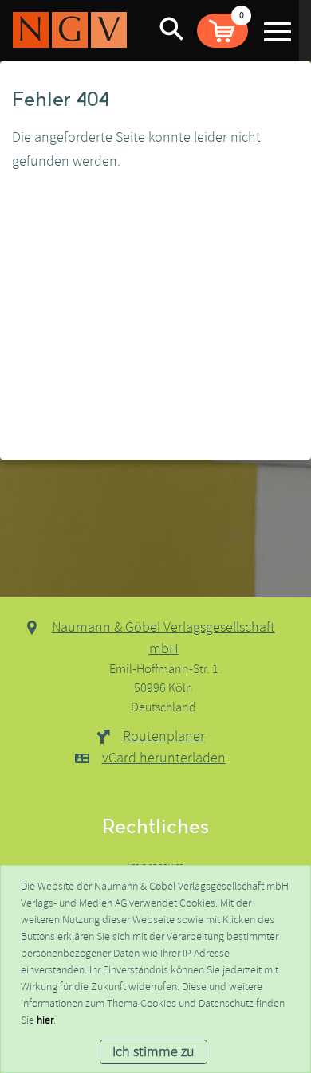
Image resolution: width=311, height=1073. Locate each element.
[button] (222, 31)
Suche (171, 28)
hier (45, 1020)
